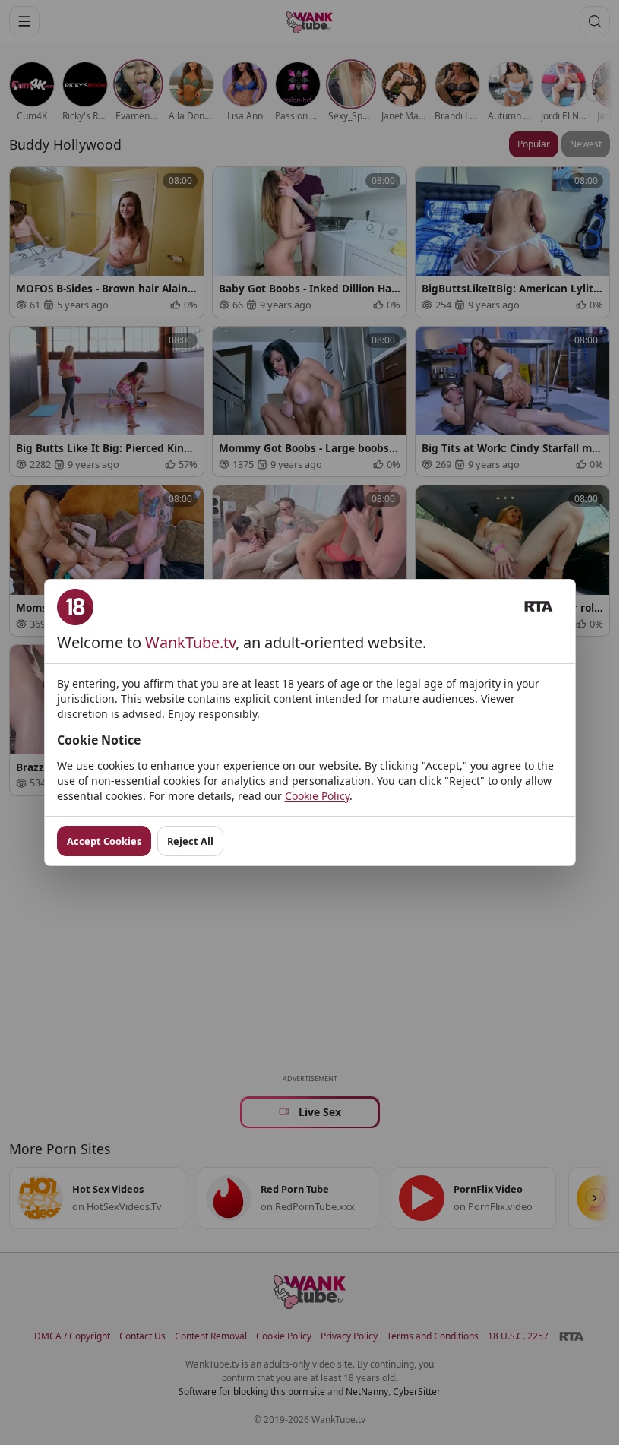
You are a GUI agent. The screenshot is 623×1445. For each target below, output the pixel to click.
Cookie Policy (317, 796)
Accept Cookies (104, 841)
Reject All (190, 841)
